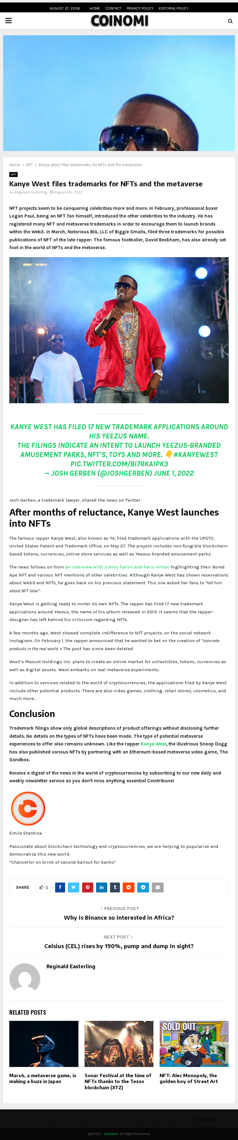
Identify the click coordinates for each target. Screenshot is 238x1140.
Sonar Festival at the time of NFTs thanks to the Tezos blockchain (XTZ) (118, 1081)
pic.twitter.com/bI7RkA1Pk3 (119, 464)
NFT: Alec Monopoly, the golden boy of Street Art (189, 1078)
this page (204, 1119)
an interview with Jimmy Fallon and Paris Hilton (117, 567)
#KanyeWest (195, 454)
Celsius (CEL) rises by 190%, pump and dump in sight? (119, 945)
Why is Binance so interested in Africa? (119, 917)
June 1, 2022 (174, 473)
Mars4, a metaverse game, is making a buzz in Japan (42, 1078)
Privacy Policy (140, 8)
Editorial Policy (173, 8)
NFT (13, 174)
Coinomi (111, 1134)
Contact (113, 8)
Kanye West (153, 744)
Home (95, 8)
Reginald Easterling (31, 192)
